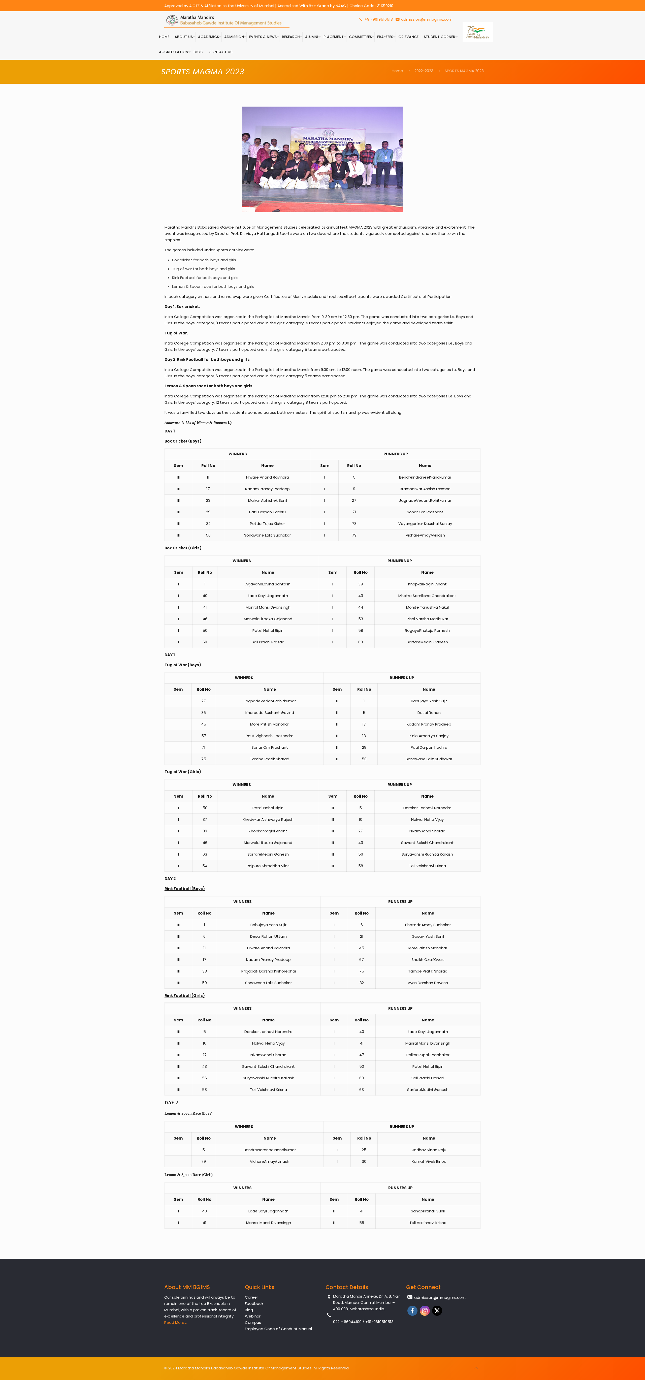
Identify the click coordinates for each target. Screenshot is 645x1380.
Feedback (254, 1303)
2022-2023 (423, 70)
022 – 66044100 (348, 1321)
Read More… (175, 1322)
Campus (253, 1322)
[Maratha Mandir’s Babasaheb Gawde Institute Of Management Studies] (226, 20)
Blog (249, 1309)
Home (397, 70)
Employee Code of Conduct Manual (278, 1328)
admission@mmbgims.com (427, 19)
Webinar (253, 1316)
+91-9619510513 (378, 19)
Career (251, 1297)
